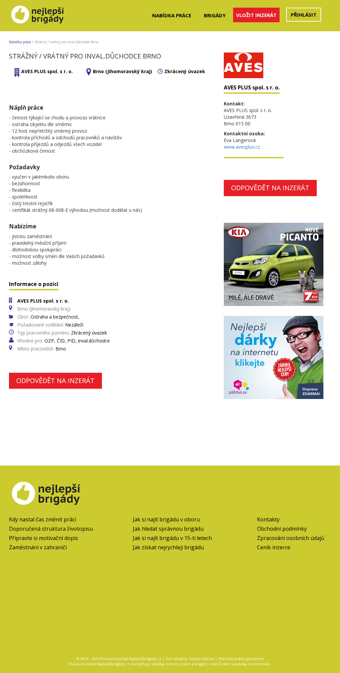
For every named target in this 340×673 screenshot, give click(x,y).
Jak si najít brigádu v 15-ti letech (172, 538)
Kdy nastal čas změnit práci (42, 519)
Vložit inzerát (256, 15)
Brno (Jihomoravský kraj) (122, 71)
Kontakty (268, 519)
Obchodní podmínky (282, 528)
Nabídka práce (171, 15)
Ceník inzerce (273, 547)
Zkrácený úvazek (184, 71)
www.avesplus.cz (242, 147)
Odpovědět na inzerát (55, 380)
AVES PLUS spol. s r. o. (47, 71)
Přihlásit (303, 14)
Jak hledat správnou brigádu (168, 528)
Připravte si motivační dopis (43, 538)
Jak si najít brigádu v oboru (166, 519)
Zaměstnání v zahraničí (38, 547)
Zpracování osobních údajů (290, 538)
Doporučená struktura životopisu (51, 528)
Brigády (215, 15)
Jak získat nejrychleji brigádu (168, 547)
